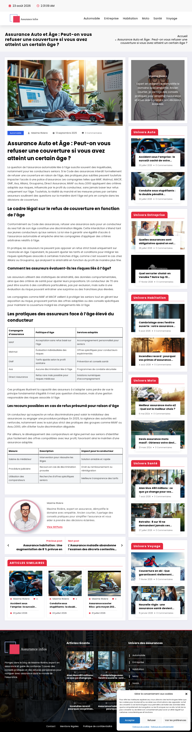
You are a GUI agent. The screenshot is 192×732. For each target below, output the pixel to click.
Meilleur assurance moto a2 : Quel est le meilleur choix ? (157, 407)
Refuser (152, 720)
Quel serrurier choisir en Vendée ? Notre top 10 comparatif (155, 275)
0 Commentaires (93, 133)
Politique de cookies (141, 727)
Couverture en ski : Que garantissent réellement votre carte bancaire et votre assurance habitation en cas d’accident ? (157, 572)
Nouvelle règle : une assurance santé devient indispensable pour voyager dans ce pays (158, 606)
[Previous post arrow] (8, 545)
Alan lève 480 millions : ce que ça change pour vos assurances (156, 490)
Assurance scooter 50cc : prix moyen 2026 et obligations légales (102, 605)
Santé (157, 18)
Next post (73, 541)
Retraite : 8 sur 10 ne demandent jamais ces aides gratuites (154, 523)
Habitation (130, 18)
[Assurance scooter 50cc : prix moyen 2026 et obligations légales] (104, 583)
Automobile (92, 18)
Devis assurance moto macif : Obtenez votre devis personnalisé (157, 441)
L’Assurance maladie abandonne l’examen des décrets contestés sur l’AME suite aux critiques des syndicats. (92, 547)
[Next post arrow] (122, 545)
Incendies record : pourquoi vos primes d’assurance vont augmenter (157, 358)
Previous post (54, 541)
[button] (186, 693)
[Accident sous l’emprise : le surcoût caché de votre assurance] (25, 583)
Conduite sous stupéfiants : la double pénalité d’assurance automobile (63, 605)
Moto (145, 18)
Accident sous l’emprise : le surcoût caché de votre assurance (22, 605)
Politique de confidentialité (162, 727)
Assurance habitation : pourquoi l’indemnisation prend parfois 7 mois (112, 707)
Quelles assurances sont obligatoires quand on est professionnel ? (156, 241)
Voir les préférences (175, 720)
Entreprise (111, 18)
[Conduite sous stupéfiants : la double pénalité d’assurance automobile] (65, 583)
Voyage (171, 18)
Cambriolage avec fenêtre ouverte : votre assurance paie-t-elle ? (157, 324)
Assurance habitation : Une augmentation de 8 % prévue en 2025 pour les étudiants (39, 547)
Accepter (130, 720)
